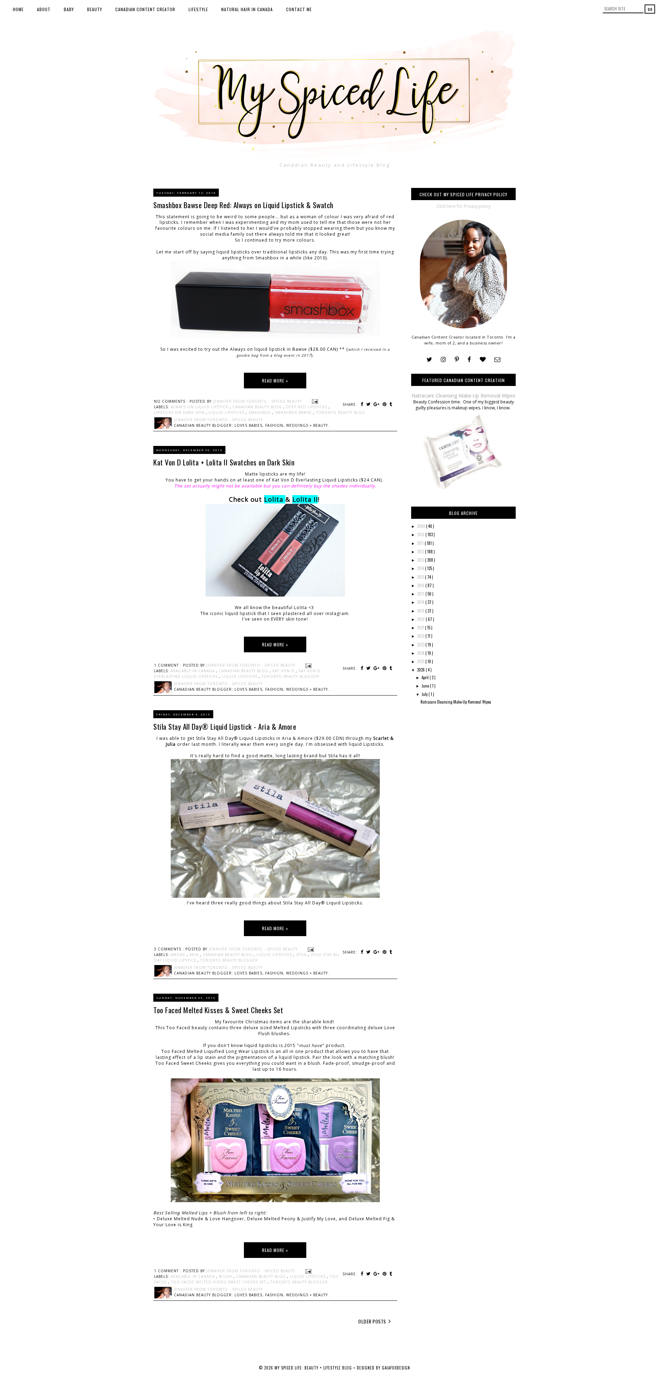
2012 (421, 551)
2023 (421, 644)
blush (226, 1276)
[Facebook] (469, 359)
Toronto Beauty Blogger (290, 676)
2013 (421, 560)
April (426, 677)
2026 (421, 670)
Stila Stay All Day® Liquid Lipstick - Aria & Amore (224, 726)
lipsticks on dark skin (180, 412)
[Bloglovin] (483, 359)
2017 (421, 594)
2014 (421, 568)
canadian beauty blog (257, 406)
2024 (421, 653)
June (426, 686)
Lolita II (305, 499)
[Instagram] (443, 359)
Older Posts (372, 1321)
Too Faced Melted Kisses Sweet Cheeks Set (219, 1282)
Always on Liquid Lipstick (200, 406)
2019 (421, 611)
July (425, 694)
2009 (421, 526)
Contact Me (299, 9)
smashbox (260, 412)
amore (179, 954)
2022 (421, 636)
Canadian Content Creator (145, 9)
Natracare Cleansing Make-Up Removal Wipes (463, 395)
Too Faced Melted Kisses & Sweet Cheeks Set (218, 1009)
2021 (421, 627)
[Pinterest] (457, 359)
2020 (421, 619)
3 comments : (169, 949)
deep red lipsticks (307, 406)
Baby (69, 9)
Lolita (273, 499)
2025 (421, 661)
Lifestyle (198, 9)
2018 (421, 602)
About (44, 9)
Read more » (275, 381)
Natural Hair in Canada (247, 9)
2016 (421, 585)
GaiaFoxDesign (396, 1368)
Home (18, 9)
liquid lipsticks (227, 412)
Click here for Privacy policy (464, 206)
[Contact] (497, 359)
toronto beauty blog (340, 412)
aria (195, 954)
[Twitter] (429, 359)
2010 (421, 534)
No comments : (172, 401)
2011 (421, 543)
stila (302, 954)
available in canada (193, 670)
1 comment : (168, 665)
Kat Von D (284, 670)
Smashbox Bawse (294, 412)
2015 (421, 577)
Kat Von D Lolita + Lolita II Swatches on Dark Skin (223, 462)
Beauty (94, 9)
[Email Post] (314, 401)
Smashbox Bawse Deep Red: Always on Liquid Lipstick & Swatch (243, 204)
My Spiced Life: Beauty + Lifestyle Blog (314, 1368)
